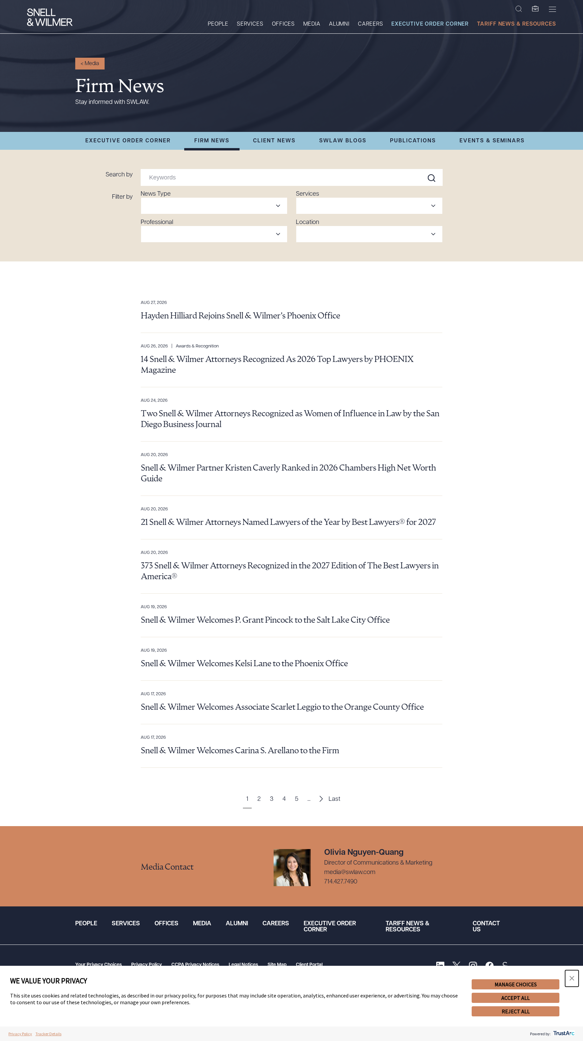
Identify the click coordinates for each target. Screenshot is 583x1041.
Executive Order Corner (430, 24)
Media (312, 24)
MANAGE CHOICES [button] (516, 984)
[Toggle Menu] (552, 9)
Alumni (339, 24)
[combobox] (214, 205)
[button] (572, 978)
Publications (413, 141)
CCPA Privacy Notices (195, 964)
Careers (370, 24)
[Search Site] (519, 9)
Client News (274, 141)
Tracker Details (48, 1033)
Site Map (277, 964)
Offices (283, 24)
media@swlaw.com (350, 873)
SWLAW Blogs (342, 141)
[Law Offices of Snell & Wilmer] (50, 18)
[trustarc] (563, 1034)
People (218, 24)
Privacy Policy (146, 964)
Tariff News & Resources (516, 24)
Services (250, 24)
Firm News (211, 141)
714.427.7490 (340, 882)
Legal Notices (243, 964)
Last (334, 799)
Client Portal (309, 964)
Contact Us (486, 927)
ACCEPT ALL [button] (515, 997)
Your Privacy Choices (98, 964)
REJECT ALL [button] (516, 1011)
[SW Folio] (535, 9)
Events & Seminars (492, 141)
